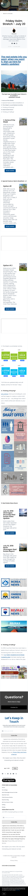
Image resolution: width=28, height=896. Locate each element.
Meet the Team (5, 795)
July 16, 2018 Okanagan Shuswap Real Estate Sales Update (9, 514)
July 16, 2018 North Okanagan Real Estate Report (10, 548)
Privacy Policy (14, 860)
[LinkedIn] (7, 774)
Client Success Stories (7, 797)
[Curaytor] (9, 781)
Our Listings (5, 790)
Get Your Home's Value (7, 802)
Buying (3, 807)
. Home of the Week (9, 121)
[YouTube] (13, 774)
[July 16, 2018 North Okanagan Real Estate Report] (23, 547)
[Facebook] (2, 774)
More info (18, 890)
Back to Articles (7, 13)
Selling (3, 804)
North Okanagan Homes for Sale (9, 792)
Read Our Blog (5, 799)
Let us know (4, 394)
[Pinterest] (10, 774)
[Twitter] (5, 774)
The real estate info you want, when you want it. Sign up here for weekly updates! (14, 60)
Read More (10, 170)
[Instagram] (16, 774)
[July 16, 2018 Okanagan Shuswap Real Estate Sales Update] (23, 512)
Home (3, 787)
